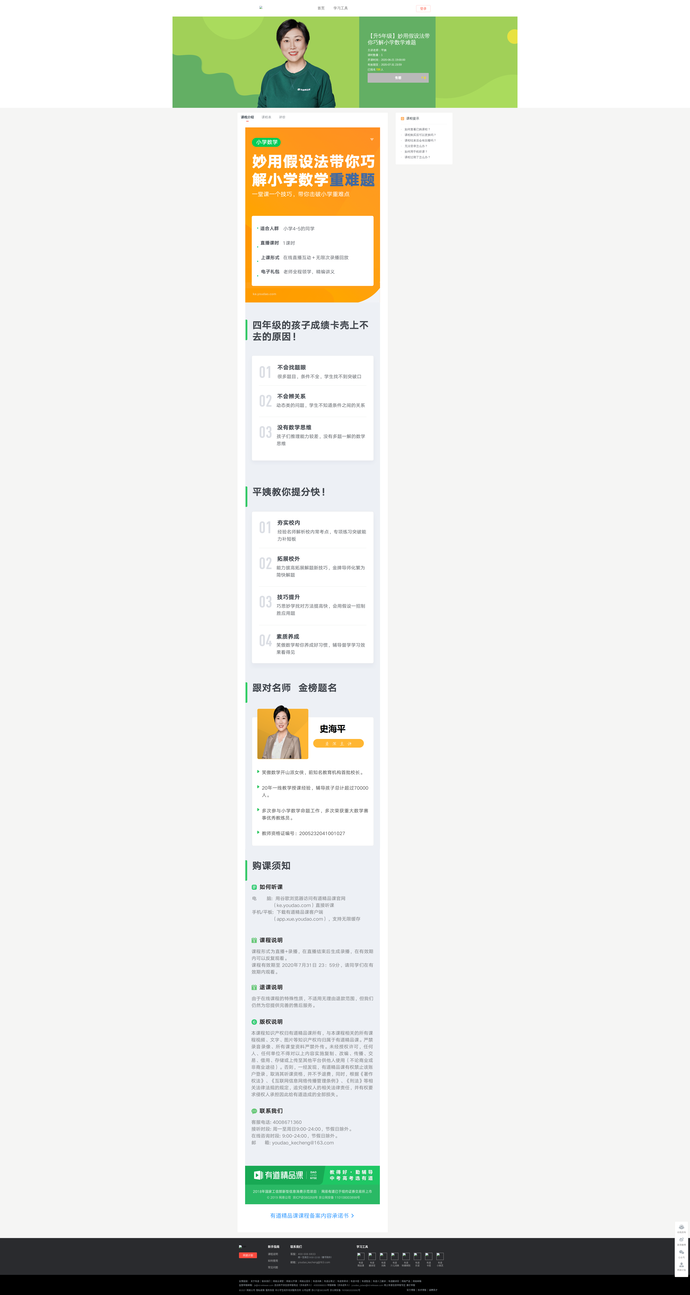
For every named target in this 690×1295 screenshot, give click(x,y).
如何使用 (273, 1260)
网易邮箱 (417, 1281)
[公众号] (681, 1251)
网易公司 (251, 1290)
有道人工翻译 (379, 1281)
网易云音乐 (305, 1281)
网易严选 (406, 1281)
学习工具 (341, 8)
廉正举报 (410, 1285)
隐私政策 (260, 1290)
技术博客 (422, 1290)
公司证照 (306, 1290)
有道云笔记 (329, 1281)
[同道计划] (681, 1263)
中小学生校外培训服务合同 (288, 1290)
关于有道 (255, 1281)
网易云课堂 (278, 1281)
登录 (423, 8)
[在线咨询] (681, 1225)
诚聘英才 (433, 1290)
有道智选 (366, 1281)
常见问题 (273, 1267)
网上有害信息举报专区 (395, 1285)
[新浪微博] (681, 1238)
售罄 (410, 78)
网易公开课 (291, 1281)
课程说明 (273, 1254)
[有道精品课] (260, 7)
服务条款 (270, 1290)
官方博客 (411, 1290)
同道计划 (248, 1255)
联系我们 (266, 1281)
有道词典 (317, 1281)
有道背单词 (342, 1281)
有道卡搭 (355, 1281)
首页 (321, 8)
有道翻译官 (393, 1281)
